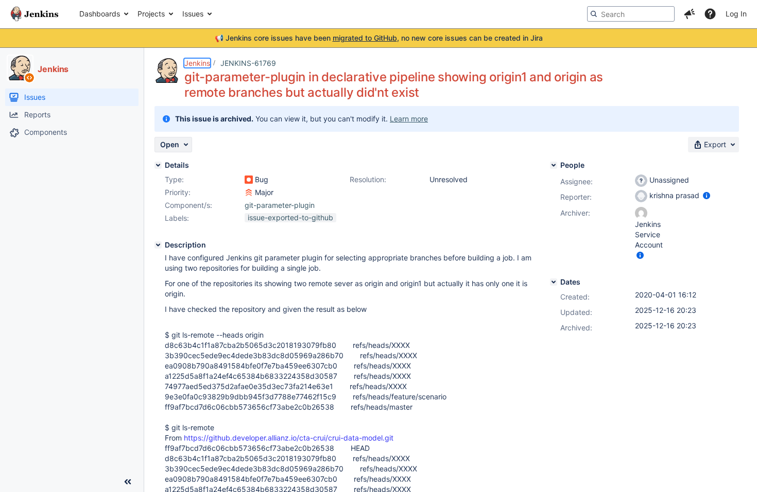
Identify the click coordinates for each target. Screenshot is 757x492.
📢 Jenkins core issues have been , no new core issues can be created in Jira (379, 37)
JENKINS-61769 (248, 63)
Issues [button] (192, 13)
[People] (553, 165)
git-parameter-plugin (280, 205)
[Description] (158, 245)
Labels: (177, 218)
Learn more (409, 118)
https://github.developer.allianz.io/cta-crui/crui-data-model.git (288, 437)
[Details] (158, 165)
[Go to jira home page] (34, 14)
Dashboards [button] (99, 13)
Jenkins (197, 63)
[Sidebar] (128, 481)
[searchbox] (631, 14)
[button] (689, 14)
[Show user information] (706, 195)
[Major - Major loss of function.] (249, 192)
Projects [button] (151, 13)
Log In (736, 13)
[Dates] (553, 282)
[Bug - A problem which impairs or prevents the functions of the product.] (249, 179)
